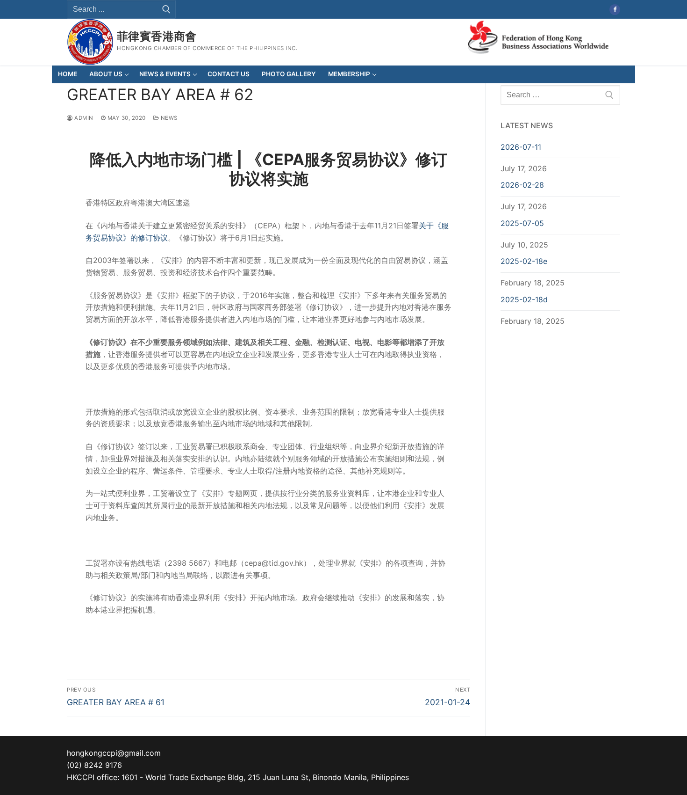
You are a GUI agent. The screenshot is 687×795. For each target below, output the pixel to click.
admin (83, 118)
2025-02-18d (524, 299)
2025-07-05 (522, 223)
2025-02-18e (524, 261)
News (168, 118)
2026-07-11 (521, 147)
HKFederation (538, 36)
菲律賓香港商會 (157, 36)
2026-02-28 (522, 185)
